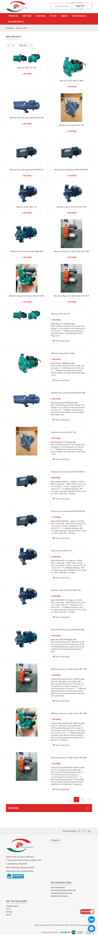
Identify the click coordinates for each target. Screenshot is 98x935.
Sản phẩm (40, 16)
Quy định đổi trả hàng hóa (59, 896)
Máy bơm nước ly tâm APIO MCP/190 (71, 207)
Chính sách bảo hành (58, 887)
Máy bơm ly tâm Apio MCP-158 (71, 125)
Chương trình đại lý (12, 906)
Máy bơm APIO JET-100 (26, 68)
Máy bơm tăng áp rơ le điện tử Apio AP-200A (71, 296)
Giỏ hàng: (82, 6)
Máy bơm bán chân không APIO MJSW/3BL (71, 170)
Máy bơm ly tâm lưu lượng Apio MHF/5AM (26, 251)
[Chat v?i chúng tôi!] (91, 928)
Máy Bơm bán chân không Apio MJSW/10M (27, 118)
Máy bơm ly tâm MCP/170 (26, 207)
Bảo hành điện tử (16, 22)
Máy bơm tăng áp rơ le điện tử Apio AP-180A (26, 296)
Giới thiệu (27, 16)
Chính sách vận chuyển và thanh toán (63, 890)
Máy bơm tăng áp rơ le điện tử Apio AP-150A (71, 251)
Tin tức (53, 16)
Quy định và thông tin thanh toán (61, 893)
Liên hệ (8, 915)
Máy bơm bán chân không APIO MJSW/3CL (27, 170)
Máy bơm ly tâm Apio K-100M (71, 81)
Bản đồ (64, 16)
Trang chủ (13, 16)
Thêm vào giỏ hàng (62, 341)
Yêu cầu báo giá (79, 16)
